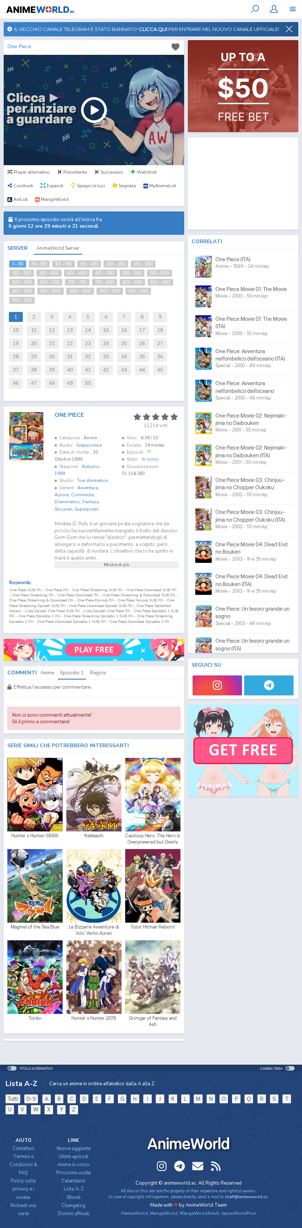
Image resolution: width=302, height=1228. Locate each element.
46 (16, 383)
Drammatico (67, 502)
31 (70, 356)
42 (106, 370)
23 (88, 343)
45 (160, 370)
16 (124, 330)
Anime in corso (73, 1164)
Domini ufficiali (73, 1213)
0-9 (31, 1099)
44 (142, 370)
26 (142, 343)
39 (52, 370)
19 (16, 343)
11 (34, 330)
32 (88, 356)
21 (52, 343)
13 (70, 330)
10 (16, 330)
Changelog (73, 1205)
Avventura (87, 488)
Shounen (64, 509)
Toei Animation (92, 480)
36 (160, 356)
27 (160, 343)
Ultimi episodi (73, 1156)
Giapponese (89, 445)
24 (106, 343)
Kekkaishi (93, 835)
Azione (62, 495)
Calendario (73, 1181)
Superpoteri (87, 509)
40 (70, 370)
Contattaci (23, 1148)
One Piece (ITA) (232, 259)
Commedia (82, 495)
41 (88, 370)
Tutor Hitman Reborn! (153, 927)
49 (70, 383)
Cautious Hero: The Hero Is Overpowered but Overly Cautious (152, 839)
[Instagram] (217, 685)
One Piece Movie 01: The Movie (251, 289)
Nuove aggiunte (74, 1148)
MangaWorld (164, 1213)
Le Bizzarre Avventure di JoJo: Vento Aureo (94, 930)
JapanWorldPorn (238, 1213)
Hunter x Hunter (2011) (93, 1018)
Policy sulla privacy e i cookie (23, 1189)
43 (124, 370)
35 (142, 356)
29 (34, 356)
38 (34, 370)
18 (160, 330)
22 (70, 343)
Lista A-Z (74, 1189)
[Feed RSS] (215, 1166)
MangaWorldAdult (199, 1213)
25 (124, 343)
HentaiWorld (134, 1213)
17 (142, 330)
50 (88, 383)
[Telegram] (269, 685)
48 (52, 383)
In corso (150, 459)
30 (52, 356)
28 (16, 356)
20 (34, 343)
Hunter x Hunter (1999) (34, 835)
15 (106, 330)
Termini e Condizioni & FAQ (23, 1164)
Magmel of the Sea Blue (35, 927)
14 (88, 330)
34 (124, 356)
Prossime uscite (73, 1173)
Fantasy (90, 502)
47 (34, 383)
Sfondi (74, 1197)
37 (16, 370)
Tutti (13, 1099)
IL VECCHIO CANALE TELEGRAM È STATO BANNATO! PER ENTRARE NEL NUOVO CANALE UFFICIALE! (145, 29)
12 (52, 330)
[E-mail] (197, 1166)
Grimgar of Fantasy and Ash (152, 1021)
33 (106, 356)
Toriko (35, 1018)
